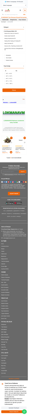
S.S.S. (2, 243)
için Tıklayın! (12, 229)
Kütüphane (3, 324)
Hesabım (3, 368)
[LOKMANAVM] (23, 99)
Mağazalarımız (4, 258)
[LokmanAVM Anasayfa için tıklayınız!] (9, 99)
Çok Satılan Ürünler (5, 316)
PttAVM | (22, 210)
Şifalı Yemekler (4, 334)
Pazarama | (23, 213)
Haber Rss (3, 347)
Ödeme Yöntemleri (5, 277)
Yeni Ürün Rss (4, 349)
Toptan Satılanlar (5, 313)
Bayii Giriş (3, 365)
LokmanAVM (12, 102)
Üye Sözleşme (4, 355)
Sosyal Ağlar (4, 266)
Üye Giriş (3, 360)
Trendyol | (9, 213)
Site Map (3, 344)
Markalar (6, 102)
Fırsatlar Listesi (4, 306)
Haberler (3, 263)
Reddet (7, 398)
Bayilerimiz (3, 256)
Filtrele (14, 90)
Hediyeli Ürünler (5, 308)
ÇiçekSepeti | (16, 210)
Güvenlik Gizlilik (4, 290)
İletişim (2, 248)
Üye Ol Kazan (4, 300)
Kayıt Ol (22, 171)
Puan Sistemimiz (5, 311)
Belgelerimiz (13, 19)
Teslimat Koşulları (5, 279)
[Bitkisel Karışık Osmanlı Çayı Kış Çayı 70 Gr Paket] (7, 140)
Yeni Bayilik (3, 363)
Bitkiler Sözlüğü (4, 339)
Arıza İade (3, 373)
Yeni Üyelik (3, 358)
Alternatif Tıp (4, 342)
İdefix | (8, 216)
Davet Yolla (3, 318)
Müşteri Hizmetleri (5, 295)
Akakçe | (19, 216)
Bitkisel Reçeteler (5, 337)
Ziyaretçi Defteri (5, 268)
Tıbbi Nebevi (4, 327)
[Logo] (9, 10)
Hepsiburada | (16, 213)
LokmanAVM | (9, 210)
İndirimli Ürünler (4, 303)
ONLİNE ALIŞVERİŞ (14, 378)
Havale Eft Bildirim (5, 292)
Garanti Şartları (4, 284)
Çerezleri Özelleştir (14, 408)
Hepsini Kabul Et (14, 411)
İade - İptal (3, 282)
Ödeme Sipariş (4, 274)
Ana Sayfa (3, 21)
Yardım (2, 251)
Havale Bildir (4, 370)
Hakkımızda (5, 19)
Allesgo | (13, 216)
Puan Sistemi (22, 19)
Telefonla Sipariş (5, 261)
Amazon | (4, 213)
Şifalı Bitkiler (4, 329)
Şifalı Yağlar (3, 332)
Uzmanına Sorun (5, 246)
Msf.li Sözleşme (4, 287)
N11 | (4, 210)
